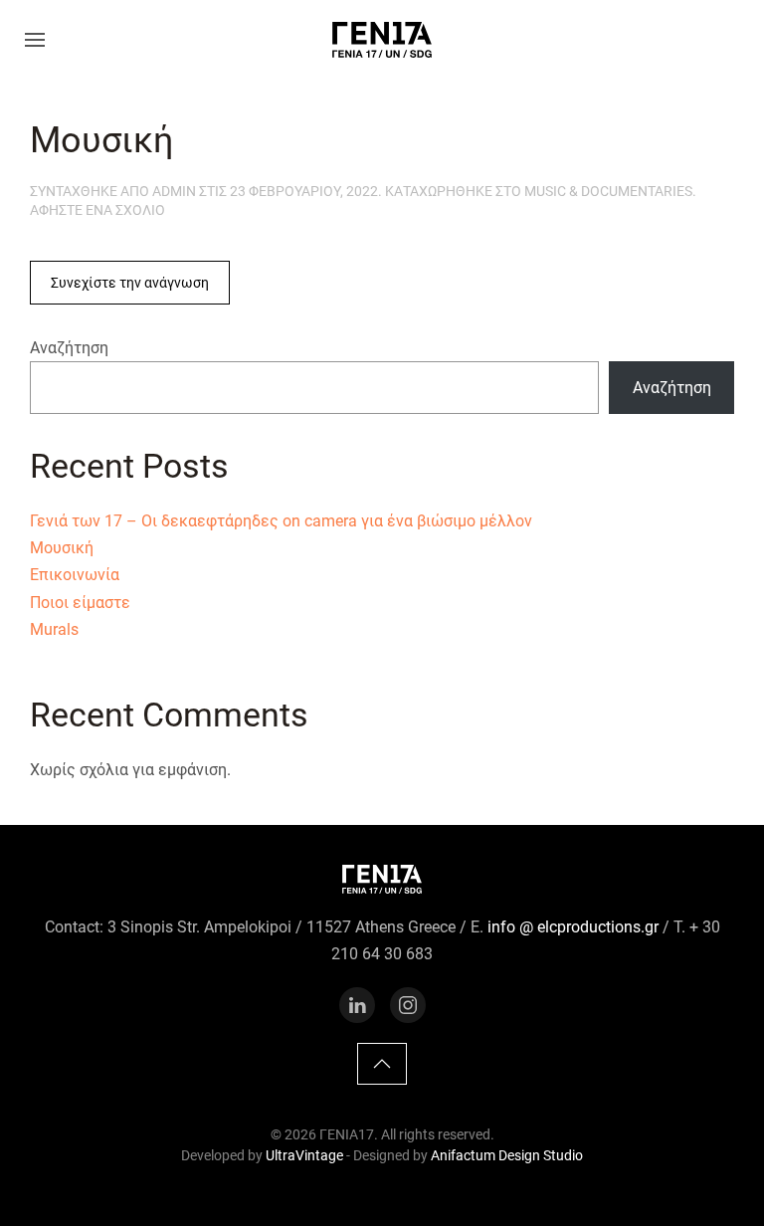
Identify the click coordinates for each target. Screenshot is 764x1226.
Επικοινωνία (74, 574)
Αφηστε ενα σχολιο (97, 210)
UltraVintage (304, 1155)
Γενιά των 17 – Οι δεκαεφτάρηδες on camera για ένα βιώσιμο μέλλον (281, 520)
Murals (54, 629)
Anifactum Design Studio (507, 1155)
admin (174, 191)
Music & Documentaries (608, 191)
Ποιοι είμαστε (80, 602)
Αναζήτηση (69, 347)
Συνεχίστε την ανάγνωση (130, 283)
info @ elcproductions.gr (573, 927)
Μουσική (101, 140)
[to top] (382, 1064)
